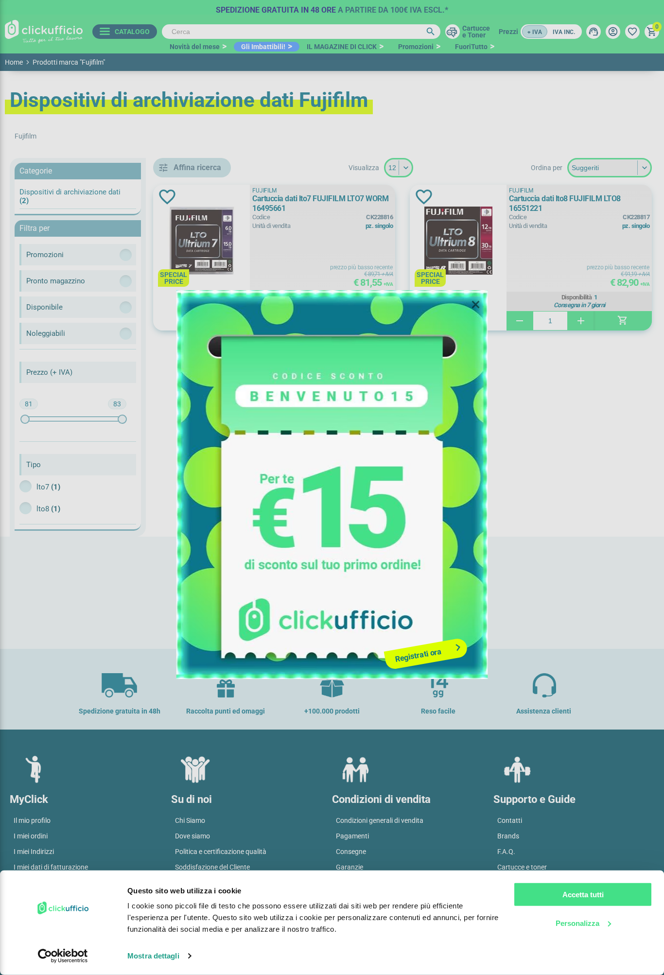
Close (476, 305)
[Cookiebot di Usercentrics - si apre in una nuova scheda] (62, 956)
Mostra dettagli (153, 956)
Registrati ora (418, 655)
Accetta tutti (583, 894)
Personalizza (577, 923)
